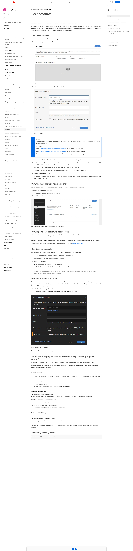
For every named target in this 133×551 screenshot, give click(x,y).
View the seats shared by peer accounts (116, 19)
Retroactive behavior (113, 39)
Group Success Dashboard (10, 85)
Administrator (7, 31)
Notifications (7, 188)
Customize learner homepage (11, 145)
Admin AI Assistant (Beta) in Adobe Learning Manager (14, 38)
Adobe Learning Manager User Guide (12, 22)
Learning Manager (46, 9)
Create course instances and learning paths (14, 56)
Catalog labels (8, 210)
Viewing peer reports (77, 243)
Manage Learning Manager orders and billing (14, 102)
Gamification (7, 142)
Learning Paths (8, 92)
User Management (9, 50)
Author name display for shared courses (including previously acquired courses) (118, 32)
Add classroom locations (10, 53)
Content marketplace (9, 72)
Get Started (6, 28)
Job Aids (6, 105)
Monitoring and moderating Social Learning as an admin (14, 216)
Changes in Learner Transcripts (11, 160)
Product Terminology (9, 239)
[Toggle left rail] (25, 6)
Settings (6, 69)
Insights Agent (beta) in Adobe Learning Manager (13, 43)
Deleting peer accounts (112, 25)
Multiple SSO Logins (9, 123)
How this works (112, 36)
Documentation (35, 9)
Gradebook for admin (9, 154)
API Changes (6, 264)
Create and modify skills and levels (12, 133)
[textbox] (14, 14)
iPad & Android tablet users (10, 191)
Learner (5, 251)
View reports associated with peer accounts (117, 22)
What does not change (113, 42)
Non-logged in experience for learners (13, 233)
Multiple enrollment (9, 230)
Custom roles (7, 204)
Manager (6, 254)
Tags (6, 197)
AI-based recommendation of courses (13, 136)
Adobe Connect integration (10, 182)
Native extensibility (9, 227)
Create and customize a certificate (12, 114)
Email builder (7, 179)
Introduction (7, 25)
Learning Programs (9, 236)
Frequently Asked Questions (10, 261)
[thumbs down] (76, 549)
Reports (6, 78)
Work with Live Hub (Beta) (9, 258)
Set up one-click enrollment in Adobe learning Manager (14, 88)
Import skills (7, 139)
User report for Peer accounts (114, 28)
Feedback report (8, 164)
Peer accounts (8, 129)
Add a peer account (112, 16)
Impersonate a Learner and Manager (12, 120)
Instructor (6, 248)
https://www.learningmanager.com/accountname (53, 148)
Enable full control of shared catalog (12, 220)
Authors (6, 245)
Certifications (7, 111)
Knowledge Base (7, 270)
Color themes (8, 151)
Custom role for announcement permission (14, 207)
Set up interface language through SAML (13, 126)
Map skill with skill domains (11, 224)
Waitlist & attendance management (12, 167)
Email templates (8, 176)
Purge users (7, 194)
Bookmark (111, 10)
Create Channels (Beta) (10, 108)
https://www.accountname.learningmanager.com (53, 151)
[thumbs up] (73, 549)
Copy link (118, 10)
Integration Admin (8, 242)
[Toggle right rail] (107, 6)
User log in (7, 47)
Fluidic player (7, 170)
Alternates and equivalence (10, 95)
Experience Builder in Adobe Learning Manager (13, 66)
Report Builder (8, 81)
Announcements (8, 173)
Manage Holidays (8, 62)
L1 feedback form (8, 75)
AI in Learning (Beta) (9, 34)
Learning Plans (8, 98)
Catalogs (6, 117)
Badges (6, 148)
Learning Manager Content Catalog (12, 200)
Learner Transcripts (9, 157)
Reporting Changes (8, 267)
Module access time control (10, 59)
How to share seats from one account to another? (44, 436)
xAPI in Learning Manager (10, 213)
